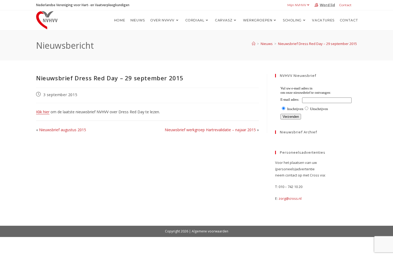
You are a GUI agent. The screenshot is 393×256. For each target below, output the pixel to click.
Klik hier (42, 111)
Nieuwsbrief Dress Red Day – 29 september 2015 (317, 43)
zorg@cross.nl (290, 198)
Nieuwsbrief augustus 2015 (62, 129)
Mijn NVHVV (296, 5)
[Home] (253, 43)
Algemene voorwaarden (210, 231)
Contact (345, 5)
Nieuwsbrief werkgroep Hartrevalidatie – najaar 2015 (210, 129)
